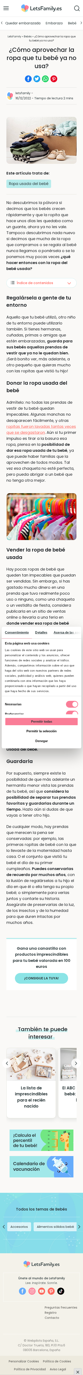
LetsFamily (14, 36)
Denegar (41, 741)
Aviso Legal (58, 1369)
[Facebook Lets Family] (22, 1291)
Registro (51, 1312)
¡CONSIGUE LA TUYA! (41, 978)
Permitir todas (41, 721)
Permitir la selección (41, 731)
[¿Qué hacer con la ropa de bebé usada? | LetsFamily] (41, 5)
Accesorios (19, 1226)
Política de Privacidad (30, 1369)
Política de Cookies (57, 1361)
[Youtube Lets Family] (41, 1291)
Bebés (73, 23)
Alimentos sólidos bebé (55, 1226)
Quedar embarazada (22, 23)
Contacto (52, 1318)
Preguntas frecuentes (61, 1307)
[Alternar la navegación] (6, 8)
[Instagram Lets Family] (32, 1291)
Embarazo (54, 23)
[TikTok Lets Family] (60, 1291)
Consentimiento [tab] (17, 632)
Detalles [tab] (41, 632)
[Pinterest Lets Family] (51, 1291)
